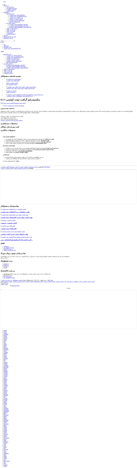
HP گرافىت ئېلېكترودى (11, 84)
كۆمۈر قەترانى (9, 32)
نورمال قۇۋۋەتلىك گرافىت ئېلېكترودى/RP (18, 25)
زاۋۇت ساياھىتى (10, 11)
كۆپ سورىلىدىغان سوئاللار (9, 36)
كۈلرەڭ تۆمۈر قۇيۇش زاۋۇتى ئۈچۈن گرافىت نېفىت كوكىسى (20, 88)
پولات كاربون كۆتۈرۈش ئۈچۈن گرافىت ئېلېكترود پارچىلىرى (14, 168)
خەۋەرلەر (5, 35)
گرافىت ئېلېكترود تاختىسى (18, 281)
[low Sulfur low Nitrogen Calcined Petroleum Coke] (14, 214)
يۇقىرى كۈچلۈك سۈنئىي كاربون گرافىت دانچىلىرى (14, 234)
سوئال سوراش (4, 257)
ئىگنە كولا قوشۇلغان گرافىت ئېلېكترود (34, 281)
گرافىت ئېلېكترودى (10, 23)
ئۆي (4, 4)
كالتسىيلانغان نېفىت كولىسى (12, 80)
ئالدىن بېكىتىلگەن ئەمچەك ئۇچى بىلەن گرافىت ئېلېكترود (68, 281)
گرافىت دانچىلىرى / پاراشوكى (16, 19)
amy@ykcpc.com (7, 276)
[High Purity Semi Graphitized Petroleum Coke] (13, 209)
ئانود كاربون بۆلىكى (10, 30)
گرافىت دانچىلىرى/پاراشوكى (12, 59)
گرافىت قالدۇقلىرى (10, 34)
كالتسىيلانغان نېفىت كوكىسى (9, 228)
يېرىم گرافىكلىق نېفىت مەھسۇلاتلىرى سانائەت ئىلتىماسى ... (20, 96)
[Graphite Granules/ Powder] (8, 220)
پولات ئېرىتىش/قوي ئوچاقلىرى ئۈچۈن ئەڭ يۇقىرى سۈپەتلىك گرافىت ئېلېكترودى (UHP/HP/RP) (25, 167)
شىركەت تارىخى (10, 7)
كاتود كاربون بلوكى (10, 31)
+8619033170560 (15, 285)
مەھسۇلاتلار (6, 12)
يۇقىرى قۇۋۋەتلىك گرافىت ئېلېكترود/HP (18, 24)
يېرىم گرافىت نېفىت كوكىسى (16, 17)
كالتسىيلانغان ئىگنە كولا (14, 21)
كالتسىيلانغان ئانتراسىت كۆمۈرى (16, 20)
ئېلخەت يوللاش (4, 284)
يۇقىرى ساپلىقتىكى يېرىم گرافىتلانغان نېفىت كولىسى (15, 212)
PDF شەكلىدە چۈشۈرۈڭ (17, 120)
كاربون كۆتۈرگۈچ (10, 13)
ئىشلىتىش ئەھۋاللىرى (11, 9)
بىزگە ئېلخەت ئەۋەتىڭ (6, 120)
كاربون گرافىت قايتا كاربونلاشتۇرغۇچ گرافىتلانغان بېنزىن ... (17, 240)
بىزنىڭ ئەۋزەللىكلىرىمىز (11, 8)
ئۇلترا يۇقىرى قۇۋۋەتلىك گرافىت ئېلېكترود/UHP (20, 27)
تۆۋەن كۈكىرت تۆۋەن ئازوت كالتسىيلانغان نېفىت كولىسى (16, 217)
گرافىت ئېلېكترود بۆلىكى (6, 281)
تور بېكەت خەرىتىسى (7, 280)
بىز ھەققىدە (6, 5)
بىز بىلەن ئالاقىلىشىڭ (8, 38)
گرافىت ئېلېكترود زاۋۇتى (49, 281)
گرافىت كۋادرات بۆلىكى (11, 28)
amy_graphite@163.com (9, 277)
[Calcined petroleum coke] (8, 226)
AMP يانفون (50, 280)
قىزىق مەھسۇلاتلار (16, 280)
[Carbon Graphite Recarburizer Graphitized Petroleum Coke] (16, 237)
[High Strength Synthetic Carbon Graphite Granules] (13, 231)
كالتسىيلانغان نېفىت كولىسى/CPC (17, 15)
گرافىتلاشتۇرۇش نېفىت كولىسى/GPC (18, 16)
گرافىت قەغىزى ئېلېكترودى (88, 281)
